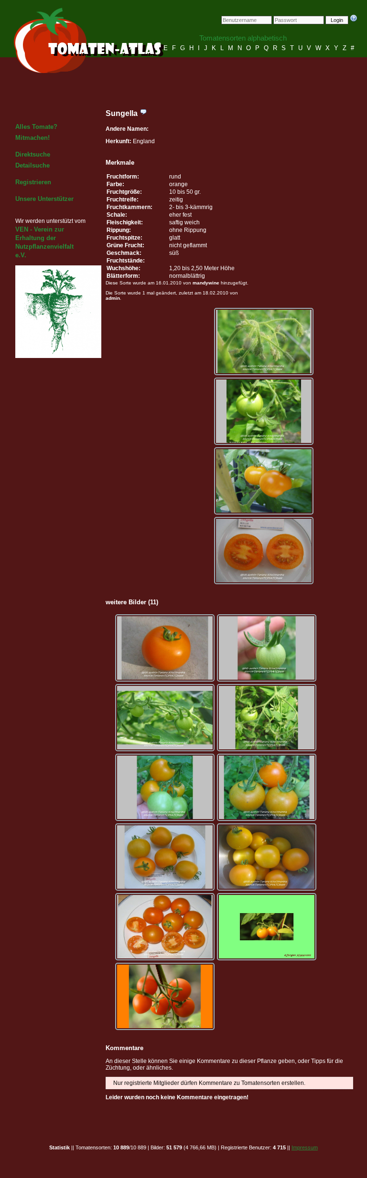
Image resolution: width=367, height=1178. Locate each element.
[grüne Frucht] (263, 411)
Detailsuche (32, 165)
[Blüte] (263, 341)
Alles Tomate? (36, 126)
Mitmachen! (32, 137)
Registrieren (33, 182)
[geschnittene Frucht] (263, 550)
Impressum (304, 1147)
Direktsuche (32, 154)
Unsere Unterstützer (44, 198)
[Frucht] (263, 481)
